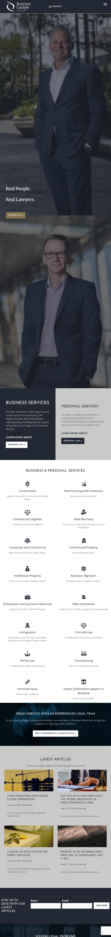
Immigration (27, 632)
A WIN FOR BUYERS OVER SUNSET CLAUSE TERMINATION (27, 797)
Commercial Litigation (27, 519)
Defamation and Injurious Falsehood (27, 604)
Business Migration (83, 576)
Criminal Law (83, 632)
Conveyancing (83, 660)
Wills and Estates (83, 604)
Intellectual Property (27, 576)
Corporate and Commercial (27, 547)
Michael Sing (27, 805)
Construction (27, 491)
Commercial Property (83, 547)
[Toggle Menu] (105, 4)
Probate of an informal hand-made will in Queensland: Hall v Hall (82, 855)
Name (34, 901)
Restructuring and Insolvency (83, 491)
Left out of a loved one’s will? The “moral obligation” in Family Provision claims (82, 799)
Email (65, 901)
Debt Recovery (83, 519)
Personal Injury (27, 689)
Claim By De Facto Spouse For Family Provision (27, 853)
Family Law (27, 660)
